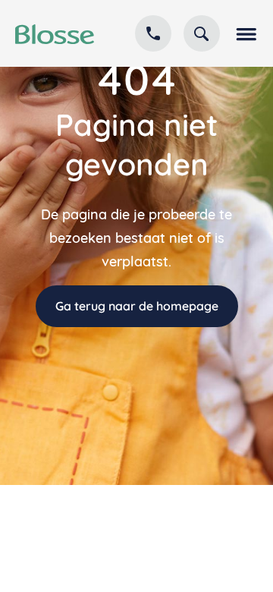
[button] (245, 33)
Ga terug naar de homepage (136, 305)
